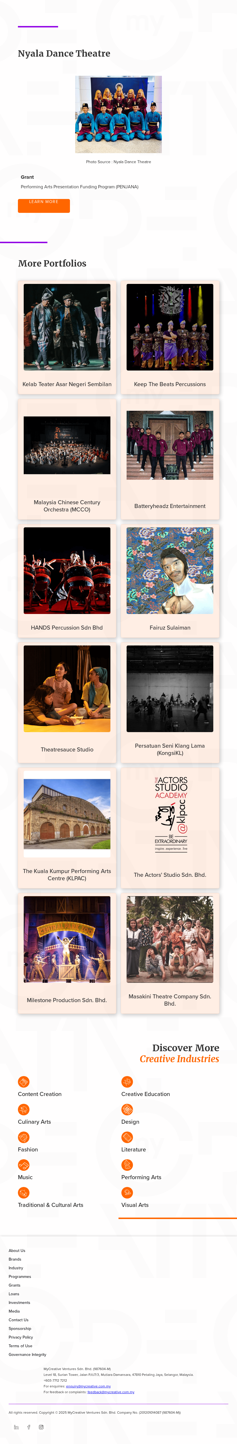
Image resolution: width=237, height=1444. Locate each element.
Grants (15, 1285)
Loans (14, 1294)
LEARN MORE (44, 201)
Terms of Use (20, 1345)
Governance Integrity (27, 1354)
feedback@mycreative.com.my (111, 1392)
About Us (17, 1250)
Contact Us (19, 1320)
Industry (16, 1268)
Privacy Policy (21, 1337)
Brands (15, 1259)
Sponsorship (20, 1328)
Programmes (20, 1276)
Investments (19, 1302)
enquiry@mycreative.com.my (88, 1386)
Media (14, 1311)
